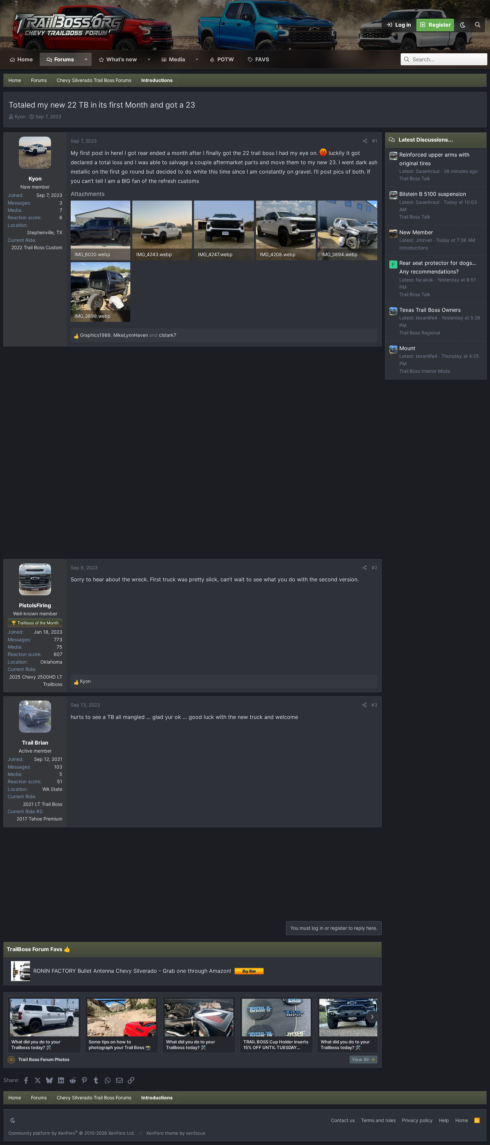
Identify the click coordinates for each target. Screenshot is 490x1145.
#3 (374, 705)
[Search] (477, 25)
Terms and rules (378, 1120)
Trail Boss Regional (419, 332)
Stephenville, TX (44, 232)
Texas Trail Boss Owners (430, 309)
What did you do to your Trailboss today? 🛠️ (35, 1044)
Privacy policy (417, 1120)
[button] (462, 25)
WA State (52, 789)
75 (59, 647)
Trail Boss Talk (414, 178)
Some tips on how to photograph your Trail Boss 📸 (120, 1044)
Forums (64, 59)
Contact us (343, 1120)
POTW (225, 59)
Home (25, 59)
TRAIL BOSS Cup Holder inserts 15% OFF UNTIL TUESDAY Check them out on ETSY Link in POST (275, 1044)
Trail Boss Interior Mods (424, 371)
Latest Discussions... (426, 139)
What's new (121, 59)
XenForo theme (162, 1133)
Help (444, 1120)
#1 (374, 141)
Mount (407, 348)
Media (177, 59)
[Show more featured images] (372, 1016)
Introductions (413, 248)
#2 (374, 567)
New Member (416, 232)
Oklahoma (51, 662)
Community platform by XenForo (71, 1133)
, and (128, 335)
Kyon (20, 116)
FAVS (262, 59)
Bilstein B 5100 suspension (432, 194)
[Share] (365, 141)
